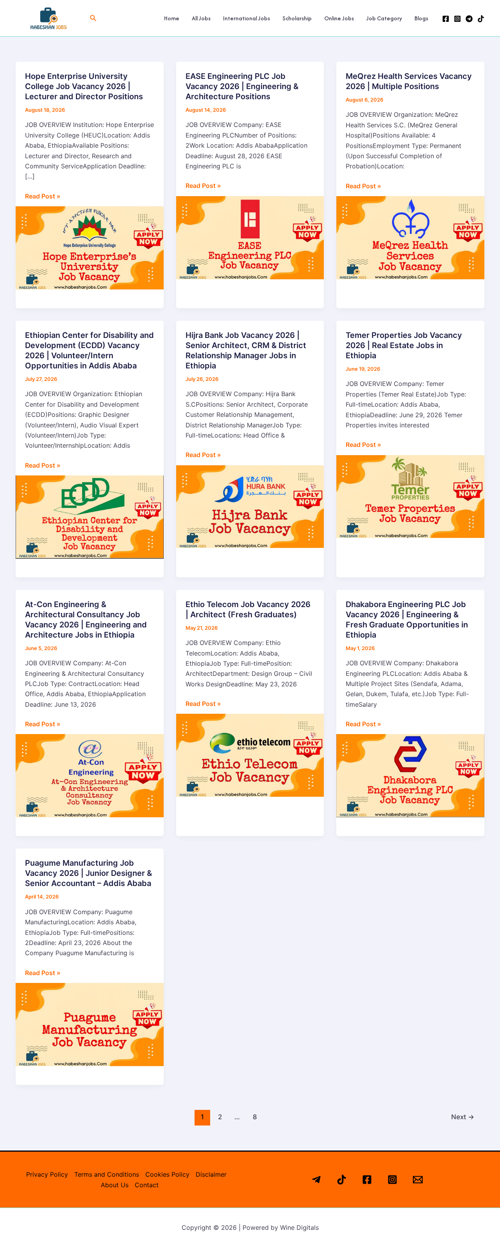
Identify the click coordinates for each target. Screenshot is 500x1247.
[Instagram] (457, 18)
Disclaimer (211, 1174)
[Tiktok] (341, 1179)
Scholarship (297, 18)
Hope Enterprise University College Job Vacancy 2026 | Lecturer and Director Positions (84, 86)
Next (462, 1117)
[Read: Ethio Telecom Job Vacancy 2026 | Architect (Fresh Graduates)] (250, 755)
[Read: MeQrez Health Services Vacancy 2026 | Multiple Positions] (410, 237)
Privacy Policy (47, 1174)
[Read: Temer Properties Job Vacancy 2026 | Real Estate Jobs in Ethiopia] (410, 496)
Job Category (384, 18)
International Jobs (246, 18)
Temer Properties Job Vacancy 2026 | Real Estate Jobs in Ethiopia (404, 345)
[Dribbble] (480, 18)
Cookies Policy (167, 1174)
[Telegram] (469, 18)
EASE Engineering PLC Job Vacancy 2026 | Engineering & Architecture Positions (242, 86)
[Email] (417, 1179)
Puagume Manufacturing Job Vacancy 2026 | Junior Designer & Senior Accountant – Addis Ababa (88, 873)
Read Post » (43, 195)
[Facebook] (445, 18)
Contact (147, 1185)
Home (171, 18)
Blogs (421, 18)
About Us (115, 1185)
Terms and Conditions (106, 1174)
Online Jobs (339, 18)
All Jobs (201, 18)
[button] (93, 18)
